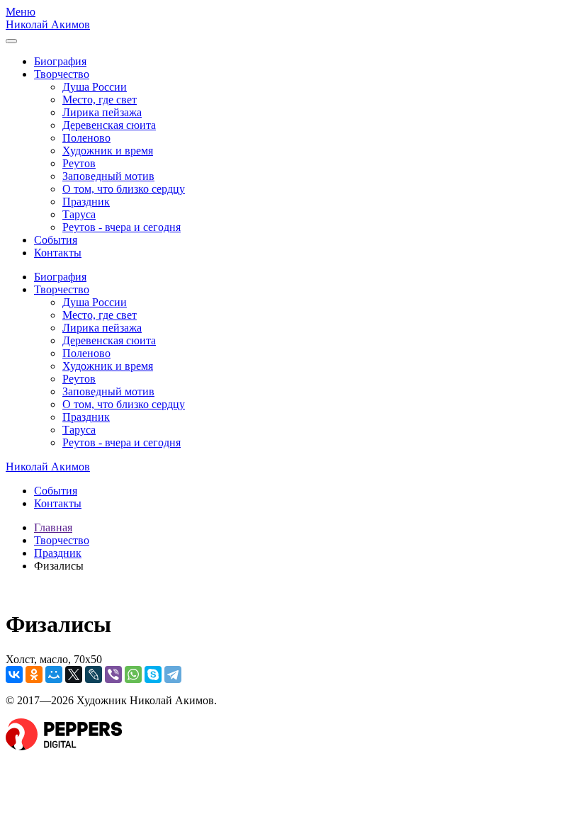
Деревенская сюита (109, 125)
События (55, 240)
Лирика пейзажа (102, 112)
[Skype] (153, 674)
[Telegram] (172, 674)
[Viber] (113, 674)
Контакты (57, 253)
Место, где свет (99, 100)
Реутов (79, 163)
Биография (60, 61)
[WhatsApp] (133, 674)
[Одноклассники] (34, 674)
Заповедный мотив (108, 176)
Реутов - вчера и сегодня (121, 227)
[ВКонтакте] (14, 674)
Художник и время (107, 151)
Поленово (86, 138)
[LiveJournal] (93, 674)
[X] (73, 674)
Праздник (86, 202)
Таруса (79, 214)
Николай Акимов (48, 24)
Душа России (94, 87)
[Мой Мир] (53, 674)
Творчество (61, 74)
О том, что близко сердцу (123, 189)
